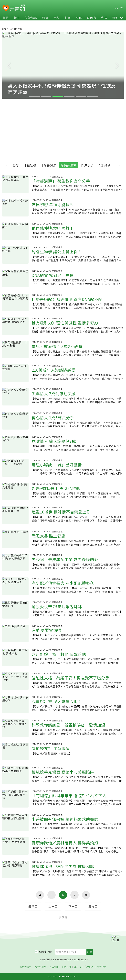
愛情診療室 (68, 165)
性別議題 (104, 165)
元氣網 (12, 28)
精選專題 (54, 966)
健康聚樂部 (40, 966)
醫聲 (115, 18)
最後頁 (93, 906)
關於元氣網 (25, 966)
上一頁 (53, 906)
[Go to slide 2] (46, 96)
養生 (17, 18)
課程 (79, 18)
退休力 (91, 18)
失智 (104, 18)
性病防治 (87, 165)
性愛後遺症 (48, 165)
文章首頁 (89, 966)
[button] (121, 17)
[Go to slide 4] (69, 96)
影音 (67, 18)
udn (4, 28)
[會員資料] (116, 8)
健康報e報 (45, 951)
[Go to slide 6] (92, 96)
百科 (56, 18)
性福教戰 (30, 165)
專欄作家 (101, 966)
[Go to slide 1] (34, 96)
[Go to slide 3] (57, 96)
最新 (16, 165)
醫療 (45, 18)
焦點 (5, 18)
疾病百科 (66, 966)
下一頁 (73, 906)
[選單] (122, 8)
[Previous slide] (9, 65)
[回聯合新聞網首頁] (5, 8)
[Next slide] (117, 65)
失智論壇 (31, 18)
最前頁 (33, 906)
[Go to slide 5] (81, 96)
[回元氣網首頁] (17, 8)
